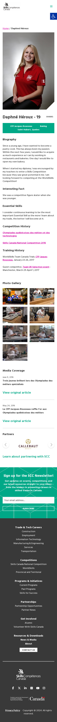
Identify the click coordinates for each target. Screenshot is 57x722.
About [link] (28, 644)
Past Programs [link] (28, 589)
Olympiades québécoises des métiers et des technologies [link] (26, 234)
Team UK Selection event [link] (36, 267)
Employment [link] (28, 535)
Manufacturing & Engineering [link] (29, 543)
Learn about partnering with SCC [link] (26, 456)
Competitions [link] (28, 560)
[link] (53, 16)
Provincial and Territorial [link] (28, 572)
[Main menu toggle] (51, 6)
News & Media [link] (28, 640)
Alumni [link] (28, 623)
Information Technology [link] (28, 539)
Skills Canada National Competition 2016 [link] (24, 243)
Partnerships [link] (28, 602)
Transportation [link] (28, 551)
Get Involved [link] (28, 619)
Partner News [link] (29, 610)
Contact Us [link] (28, 650)
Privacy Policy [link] (12, 710)
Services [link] (28, 547)
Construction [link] (28, 531)
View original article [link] (17, 392)
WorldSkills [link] (28, 568)
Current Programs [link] (28, 585)
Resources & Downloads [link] (28, 636)
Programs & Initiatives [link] (28, 581)
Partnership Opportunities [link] (28, 606)
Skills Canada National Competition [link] (28, 564)
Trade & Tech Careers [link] (28, 527)
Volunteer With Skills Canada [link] (28, 627)
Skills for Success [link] (28, 593)
